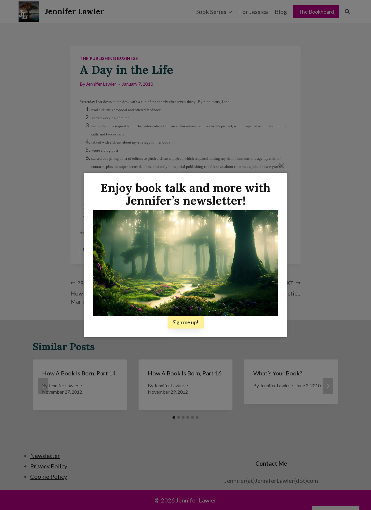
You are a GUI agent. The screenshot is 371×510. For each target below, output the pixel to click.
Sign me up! (186, 322)
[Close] (281, 165)
